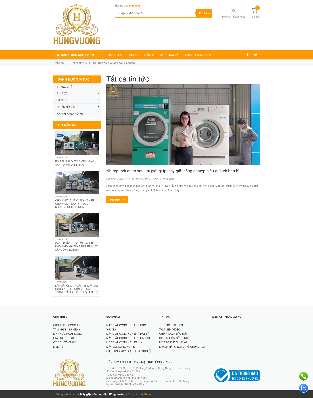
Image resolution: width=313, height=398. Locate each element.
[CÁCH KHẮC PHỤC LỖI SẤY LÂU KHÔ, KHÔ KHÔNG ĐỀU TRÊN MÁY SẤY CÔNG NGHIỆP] (77, 225)
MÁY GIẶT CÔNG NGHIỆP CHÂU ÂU (128, 338)
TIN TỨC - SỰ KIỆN (171, 325)
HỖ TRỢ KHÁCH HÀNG (173, 342)
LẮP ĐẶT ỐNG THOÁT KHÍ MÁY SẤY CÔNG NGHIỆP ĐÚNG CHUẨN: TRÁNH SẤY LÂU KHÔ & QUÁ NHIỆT (77, 289)
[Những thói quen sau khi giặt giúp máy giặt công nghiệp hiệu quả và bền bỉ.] (183, 124)
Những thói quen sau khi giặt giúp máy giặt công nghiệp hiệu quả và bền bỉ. (173, 170)
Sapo (147, 394)
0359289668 (133, 5)
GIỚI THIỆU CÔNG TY (66, 325)
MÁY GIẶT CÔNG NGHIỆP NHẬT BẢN (128, 333)
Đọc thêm (115, 199)
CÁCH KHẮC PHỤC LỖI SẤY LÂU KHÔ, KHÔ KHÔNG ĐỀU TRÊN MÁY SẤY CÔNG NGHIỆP (76, 246)
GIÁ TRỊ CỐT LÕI (63, 338)
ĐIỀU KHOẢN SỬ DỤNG (173, 338)
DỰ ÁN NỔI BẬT (170, 54)
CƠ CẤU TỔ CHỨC (64, 342)
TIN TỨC (133, 54)
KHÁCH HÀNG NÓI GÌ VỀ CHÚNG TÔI (182, 346)
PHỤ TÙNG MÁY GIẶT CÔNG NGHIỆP (129, 351)
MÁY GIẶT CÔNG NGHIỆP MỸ (124, 342)
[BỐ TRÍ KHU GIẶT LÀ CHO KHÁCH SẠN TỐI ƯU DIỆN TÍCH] (77, 143)
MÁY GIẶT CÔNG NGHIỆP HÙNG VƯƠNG (126, 327)
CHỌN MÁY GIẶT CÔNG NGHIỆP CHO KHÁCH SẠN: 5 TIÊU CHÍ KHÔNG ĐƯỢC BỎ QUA (75, 204)
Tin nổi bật (67, 125)
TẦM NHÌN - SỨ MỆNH (66, 329)
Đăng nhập (239, 16)
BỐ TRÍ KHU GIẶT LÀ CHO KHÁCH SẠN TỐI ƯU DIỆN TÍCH (76, 162)
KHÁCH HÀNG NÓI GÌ (198, 54)
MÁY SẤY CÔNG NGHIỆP (121, 346)
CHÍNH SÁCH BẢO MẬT (173, 333)
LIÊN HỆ (149, 54)
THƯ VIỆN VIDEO (169, 329)
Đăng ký (226, 16)
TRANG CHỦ (114, 54)
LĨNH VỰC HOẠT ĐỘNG (67, 333)
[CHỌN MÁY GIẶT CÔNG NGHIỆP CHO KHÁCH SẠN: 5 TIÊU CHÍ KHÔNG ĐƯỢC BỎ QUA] (77, 182)
